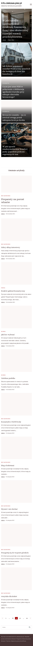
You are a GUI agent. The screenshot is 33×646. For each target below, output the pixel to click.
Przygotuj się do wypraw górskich (15, 553)
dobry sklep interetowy (10, 247)
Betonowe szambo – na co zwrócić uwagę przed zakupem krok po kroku (14, 117)
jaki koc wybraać (8, 334)
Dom (3, 62)
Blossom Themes (5, 641)
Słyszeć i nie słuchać (9, 509)
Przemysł (5, 83)
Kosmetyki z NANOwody (11, 422)
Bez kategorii (5, 195)
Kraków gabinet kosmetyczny (13, 291)
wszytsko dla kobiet (9, 596)
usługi (4, 16)
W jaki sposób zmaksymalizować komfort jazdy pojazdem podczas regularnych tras (15, 150)
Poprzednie (2, 618)
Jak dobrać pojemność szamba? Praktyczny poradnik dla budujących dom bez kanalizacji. (16, 70)
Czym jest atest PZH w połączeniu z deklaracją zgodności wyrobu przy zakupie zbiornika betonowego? (13, 91)
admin (4, 40)
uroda (3, 287)
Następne (30, 618)
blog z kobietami (7, 465)
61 (20, 618)
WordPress (23, 641)
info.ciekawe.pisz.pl (11, 3)
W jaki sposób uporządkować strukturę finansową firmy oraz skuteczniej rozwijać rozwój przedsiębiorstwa (15, 28)
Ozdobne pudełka (8, 378)
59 (13, 618)
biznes (3, 331)
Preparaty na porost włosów (12, 201)
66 (27, 618)
